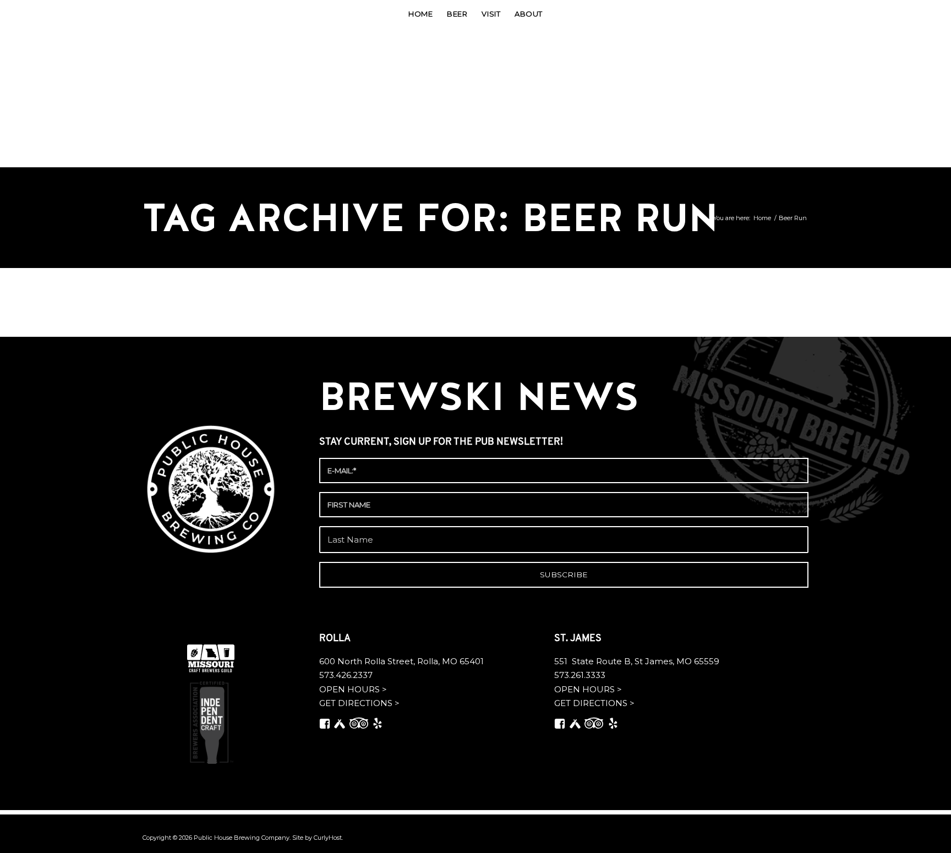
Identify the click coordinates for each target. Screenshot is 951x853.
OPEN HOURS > (353, 689)
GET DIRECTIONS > (359, 703)
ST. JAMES (579, 639)
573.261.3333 (579, 675)
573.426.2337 (346, 675)
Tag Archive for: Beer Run (430, 218)
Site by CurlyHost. (317, 837)
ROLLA (336, 639)
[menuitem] (420, 14)
